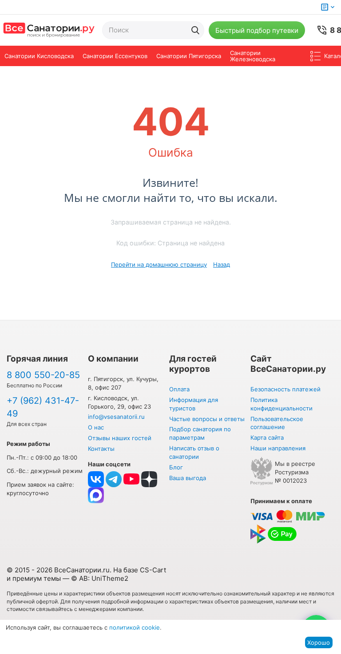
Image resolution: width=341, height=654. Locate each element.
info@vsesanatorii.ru (116, 416)
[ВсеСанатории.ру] (48, 30)
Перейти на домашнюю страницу (159, 264)
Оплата (179, 389)
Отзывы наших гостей (119, 437)
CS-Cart (153, 570)
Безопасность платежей (285, 389)
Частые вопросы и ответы (207, 418)
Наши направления (277, 448)
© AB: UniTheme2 (99, 578)
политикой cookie (134, 627)
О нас (96, 427)
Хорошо (318, 642)
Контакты (101, 448)
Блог (176, 467)
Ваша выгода (187, 477)
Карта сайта (267, 437)
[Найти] (195, 30)
